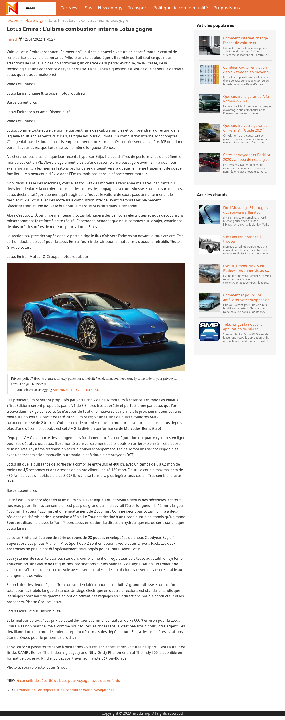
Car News (69, 8)
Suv (88, 8)
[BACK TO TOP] (279, 714)
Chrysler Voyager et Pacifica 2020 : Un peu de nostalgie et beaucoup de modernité (246, 157)
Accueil (13, 20)
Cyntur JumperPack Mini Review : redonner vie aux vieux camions (244, 268)
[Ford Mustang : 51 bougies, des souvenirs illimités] (209, 214)
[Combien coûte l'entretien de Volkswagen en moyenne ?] (209, 74)
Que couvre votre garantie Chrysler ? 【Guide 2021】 (245, 128)
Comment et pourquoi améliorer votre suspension (246, 297)
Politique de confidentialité (180, 8)
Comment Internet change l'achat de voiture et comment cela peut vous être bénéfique (245, 40)
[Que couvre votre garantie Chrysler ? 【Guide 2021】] (209, 132)
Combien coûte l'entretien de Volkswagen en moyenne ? (247, 69)
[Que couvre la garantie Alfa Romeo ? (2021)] (209, 103)
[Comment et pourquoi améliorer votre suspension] (209, 302)
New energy (110, 8)
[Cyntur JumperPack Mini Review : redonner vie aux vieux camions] (209, 273)
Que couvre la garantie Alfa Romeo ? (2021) (246, 99)
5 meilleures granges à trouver (242, 239)
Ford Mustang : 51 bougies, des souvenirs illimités (246, 210)
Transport (138, 8)
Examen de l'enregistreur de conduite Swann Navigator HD (66, 689)
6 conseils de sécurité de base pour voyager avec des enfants (68, 680)
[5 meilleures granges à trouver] (209, 244)
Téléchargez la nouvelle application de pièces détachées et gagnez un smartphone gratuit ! (243, 326)
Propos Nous (227, 8)
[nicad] (31, 7)
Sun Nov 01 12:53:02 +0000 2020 (77, 389)
